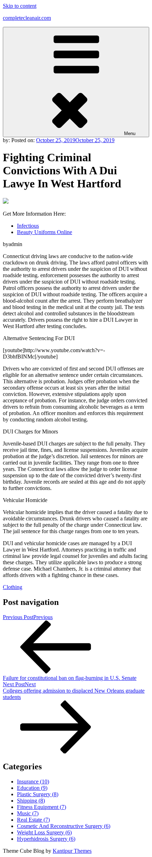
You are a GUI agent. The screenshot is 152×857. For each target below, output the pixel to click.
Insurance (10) (33, 782)
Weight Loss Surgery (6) (44, 832)
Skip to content (19, 6)
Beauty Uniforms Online (44, 232)
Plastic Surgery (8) (37, 794)
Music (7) (28, 813)
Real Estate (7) (33, 820)
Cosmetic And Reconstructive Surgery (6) (63, 826)
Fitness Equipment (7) (41, 807)
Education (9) (32, 788)
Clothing (12, 587)
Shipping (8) (31, 801)
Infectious (28, 226)
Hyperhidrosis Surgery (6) (46, 839)
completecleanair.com (27, 18)
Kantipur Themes (72, 851)
